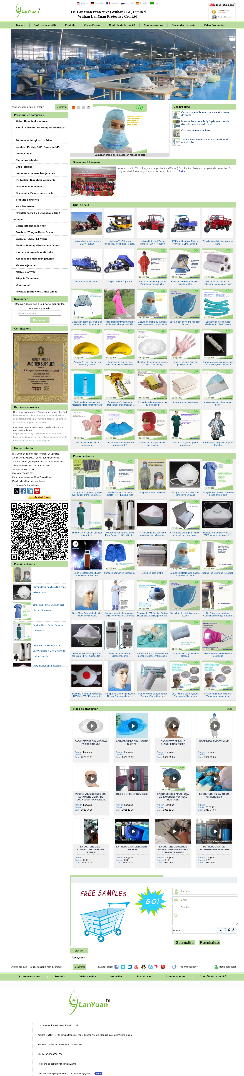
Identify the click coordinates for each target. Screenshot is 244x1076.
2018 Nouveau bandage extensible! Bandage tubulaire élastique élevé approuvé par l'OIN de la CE (217, 614)
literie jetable (24, 153)
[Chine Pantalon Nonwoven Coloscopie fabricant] (119, 555)
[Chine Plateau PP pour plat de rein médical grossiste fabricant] (86, 344)
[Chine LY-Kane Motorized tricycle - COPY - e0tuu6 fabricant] (86, 223)
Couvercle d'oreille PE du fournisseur (87, 443)
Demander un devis (183, 25)
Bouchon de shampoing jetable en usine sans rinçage (152, 363)
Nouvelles (116, 976)
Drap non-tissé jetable (152, 573)
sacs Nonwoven (25, 206)
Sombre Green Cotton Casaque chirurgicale (87, 533)
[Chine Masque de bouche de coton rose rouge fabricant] (217, 635)
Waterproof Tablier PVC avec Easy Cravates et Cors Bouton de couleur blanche (49, 637)
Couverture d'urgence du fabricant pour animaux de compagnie (120, 403)
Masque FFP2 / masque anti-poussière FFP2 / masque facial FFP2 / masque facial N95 (87, 654)
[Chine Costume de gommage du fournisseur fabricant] (184, 424)
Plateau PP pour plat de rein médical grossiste (87, 363)
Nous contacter (225, 966)
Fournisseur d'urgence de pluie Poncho (218, 443)
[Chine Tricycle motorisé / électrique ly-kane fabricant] (217, 223)
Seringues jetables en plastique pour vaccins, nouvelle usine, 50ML (218, 363)
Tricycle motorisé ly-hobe (87, 281)
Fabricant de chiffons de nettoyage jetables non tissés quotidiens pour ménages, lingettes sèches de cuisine (218, 282)
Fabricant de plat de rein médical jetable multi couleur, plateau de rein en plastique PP (119, 363)
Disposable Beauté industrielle (34, 193)
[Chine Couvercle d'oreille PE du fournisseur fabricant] (86, 424)
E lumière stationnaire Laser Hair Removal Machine (87, 574)
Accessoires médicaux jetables (35, 258)
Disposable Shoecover (29, 186)
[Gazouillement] (16, 491)
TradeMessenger (185, 966)
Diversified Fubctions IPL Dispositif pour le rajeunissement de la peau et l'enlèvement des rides (120, 654)
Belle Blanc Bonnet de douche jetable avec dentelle (87, 614)
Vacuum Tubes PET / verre (32, 238)
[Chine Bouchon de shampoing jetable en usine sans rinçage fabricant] (152, 344)
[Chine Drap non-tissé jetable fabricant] (152, 555)
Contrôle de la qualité (122, 25)
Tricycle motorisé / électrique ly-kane (218, 242)
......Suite (180, 171)
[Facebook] (23, 491)
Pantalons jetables (27, 160)
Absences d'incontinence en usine (217, 403)
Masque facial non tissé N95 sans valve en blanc (185, 493)
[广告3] (123, 99)
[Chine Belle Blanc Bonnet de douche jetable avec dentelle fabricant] (86, 595)
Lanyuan (78, 957)
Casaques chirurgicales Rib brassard (185, 654)
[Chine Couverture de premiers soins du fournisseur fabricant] (152, 384)
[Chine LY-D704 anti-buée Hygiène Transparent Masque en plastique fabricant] (217, 675)
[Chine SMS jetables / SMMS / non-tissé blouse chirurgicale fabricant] (22, 597)
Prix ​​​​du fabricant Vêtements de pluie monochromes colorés (120, 323)
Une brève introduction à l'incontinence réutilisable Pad (40, 412)
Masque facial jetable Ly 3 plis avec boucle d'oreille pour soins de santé (120, 155)
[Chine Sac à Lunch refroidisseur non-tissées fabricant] (184, 595)
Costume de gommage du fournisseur (185, 443)
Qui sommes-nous (29, 976)
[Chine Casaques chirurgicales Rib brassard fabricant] (184, 635)
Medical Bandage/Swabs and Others (38, 245)
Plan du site (144, 976)
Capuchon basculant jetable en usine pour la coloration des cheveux (87, 323)
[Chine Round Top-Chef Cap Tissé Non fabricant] (217, 555)
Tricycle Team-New (27, 278)
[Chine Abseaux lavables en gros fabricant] (184, 384)
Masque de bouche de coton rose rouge (218, 654)
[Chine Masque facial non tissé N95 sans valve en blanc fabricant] (22, 578)
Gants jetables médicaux (31, 225)
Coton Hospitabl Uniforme (32, 121)
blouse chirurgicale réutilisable (35, 252)
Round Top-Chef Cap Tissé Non (217, 573)
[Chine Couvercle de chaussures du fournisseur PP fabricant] (119, 424)
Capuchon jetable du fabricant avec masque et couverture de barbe (152, 323)
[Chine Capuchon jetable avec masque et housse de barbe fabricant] (176, 115)
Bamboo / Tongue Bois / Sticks (34, 232)
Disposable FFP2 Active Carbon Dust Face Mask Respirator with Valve (152, 614)
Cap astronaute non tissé (195, 130)
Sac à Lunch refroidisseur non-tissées (185, 614)
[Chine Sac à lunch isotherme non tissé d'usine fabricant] (184, 304)
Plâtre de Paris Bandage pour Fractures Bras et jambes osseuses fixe (152, 695)
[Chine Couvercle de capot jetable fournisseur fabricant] (152, 424)
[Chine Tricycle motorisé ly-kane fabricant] (119, 263)
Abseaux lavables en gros (185, 402)
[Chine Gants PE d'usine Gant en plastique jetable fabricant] (184, 344)
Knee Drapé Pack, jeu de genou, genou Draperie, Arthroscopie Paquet (152, 654)
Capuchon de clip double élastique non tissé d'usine (218, 323)
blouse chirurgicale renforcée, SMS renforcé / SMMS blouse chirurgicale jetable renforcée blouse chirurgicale (119, 614)
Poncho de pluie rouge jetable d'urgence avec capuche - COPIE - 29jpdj (152, 282)
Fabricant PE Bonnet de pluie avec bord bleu (185, 282)
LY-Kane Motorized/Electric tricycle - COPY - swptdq (185, 242)
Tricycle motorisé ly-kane (120, 281)
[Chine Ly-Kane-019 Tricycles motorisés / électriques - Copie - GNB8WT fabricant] (119, 223)
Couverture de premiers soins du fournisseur (152, 403)
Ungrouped (23, 285)
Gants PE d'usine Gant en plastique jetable (185, 363)
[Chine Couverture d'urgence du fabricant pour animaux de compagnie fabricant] (119, 384)
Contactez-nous (153, 25)
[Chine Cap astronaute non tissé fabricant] (176, 133)
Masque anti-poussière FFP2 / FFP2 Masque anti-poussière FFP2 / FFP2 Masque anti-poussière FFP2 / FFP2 (217, 533)
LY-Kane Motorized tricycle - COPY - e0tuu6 (87, 242)
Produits (70, 25)
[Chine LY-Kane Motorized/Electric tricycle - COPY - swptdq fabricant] (184, 223)
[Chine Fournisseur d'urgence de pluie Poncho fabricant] (217, 424)
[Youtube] (37, 491)
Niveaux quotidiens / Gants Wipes (36, 291)
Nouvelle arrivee (26, 271)
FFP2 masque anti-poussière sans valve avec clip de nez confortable (47, 657)
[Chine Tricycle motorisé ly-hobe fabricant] (86, 263)
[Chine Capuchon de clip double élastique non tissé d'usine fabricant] (217, 304)
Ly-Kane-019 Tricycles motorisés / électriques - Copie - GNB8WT (119, 242)
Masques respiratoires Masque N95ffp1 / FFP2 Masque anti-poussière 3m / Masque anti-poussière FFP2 (87, 695)
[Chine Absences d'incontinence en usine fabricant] (217, 384)
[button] (113, 97)
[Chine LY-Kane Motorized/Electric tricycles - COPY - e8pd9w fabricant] (152, 223)
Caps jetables (24, 166)
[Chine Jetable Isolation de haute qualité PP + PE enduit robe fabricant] (176, 142)
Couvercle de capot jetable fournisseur (153, 443)
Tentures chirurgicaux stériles (34, 140)
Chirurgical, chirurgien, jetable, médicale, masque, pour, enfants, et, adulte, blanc (185, 533)
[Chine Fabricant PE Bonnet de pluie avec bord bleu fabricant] (184, 263)
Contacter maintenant (39, 497)
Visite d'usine (92, 25)
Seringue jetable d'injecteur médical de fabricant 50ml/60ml (87, 403)
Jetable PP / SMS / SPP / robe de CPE (38, 147)
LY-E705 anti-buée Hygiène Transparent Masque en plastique (185, 695)
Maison (20, 25)
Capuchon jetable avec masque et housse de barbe (205, 113)
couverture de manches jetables (35, 173)
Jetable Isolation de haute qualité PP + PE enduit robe (205, 141)
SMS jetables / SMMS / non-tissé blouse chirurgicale (218, 493)
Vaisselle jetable (26, 265)
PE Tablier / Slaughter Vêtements (36, 179)
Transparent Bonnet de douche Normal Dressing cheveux (120, 695)
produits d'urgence (27, 199)
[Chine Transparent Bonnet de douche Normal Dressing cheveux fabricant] (119, 675)
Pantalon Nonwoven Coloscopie (120, 573)
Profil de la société (45, 25)
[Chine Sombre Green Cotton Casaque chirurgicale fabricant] (22, 618)
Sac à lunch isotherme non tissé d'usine (185, 323)
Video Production (214, 25)
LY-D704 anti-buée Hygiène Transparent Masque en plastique (217, 695)
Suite (229, 709)
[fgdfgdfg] (30, 491)
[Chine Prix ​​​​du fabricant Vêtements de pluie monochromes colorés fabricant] (119, 304)
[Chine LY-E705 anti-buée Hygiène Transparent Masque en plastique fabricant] (184, 675)
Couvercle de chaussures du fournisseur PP (120, 443)
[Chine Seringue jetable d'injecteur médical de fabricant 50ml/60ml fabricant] (86, 384)
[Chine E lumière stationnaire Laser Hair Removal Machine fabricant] (86, 555)
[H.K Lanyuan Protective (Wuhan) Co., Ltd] (27, 18)
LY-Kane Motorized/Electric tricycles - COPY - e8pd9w (153, 242)
